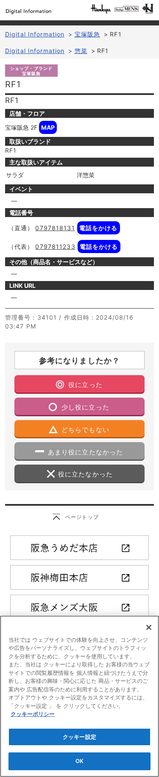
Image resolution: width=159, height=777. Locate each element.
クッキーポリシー (33, 713)
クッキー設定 (79, 736)
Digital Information (34, 34)
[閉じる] (148, 627)
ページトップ (82, 517)
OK (79, 761)
